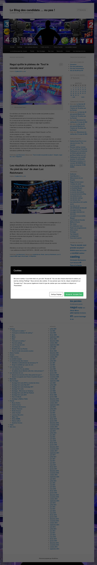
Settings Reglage (56, 294)
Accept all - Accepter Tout (74, 294)
